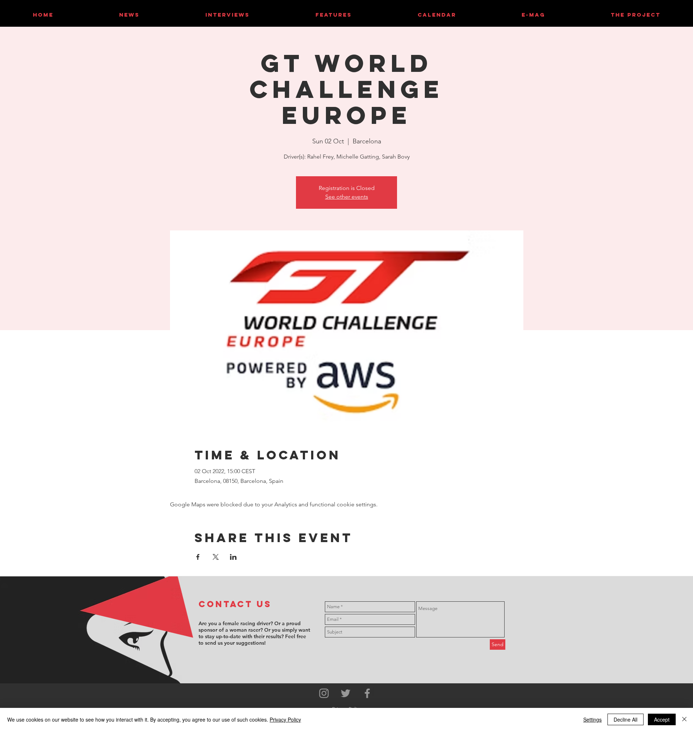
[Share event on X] (215, 557)
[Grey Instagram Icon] (324, 693)
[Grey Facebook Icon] (367, 693)
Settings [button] (592, 719)
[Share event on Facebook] (198, 557)
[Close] (684, 719)
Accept (662, 719)
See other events (346, 196)
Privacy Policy (285, 719)
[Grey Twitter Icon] (345, 693)
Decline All (625, 719)
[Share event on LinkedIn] (233, 557)
